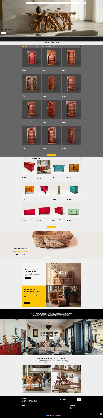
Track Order (71, 408)
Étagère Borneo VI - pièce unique (46, 121)
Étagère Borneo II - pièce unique (66, 147)
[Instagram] (24, 405)
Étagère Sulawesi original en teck (26, 95)
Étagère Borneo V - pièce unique (66, 121)
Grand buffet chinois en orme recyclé (27, 219)
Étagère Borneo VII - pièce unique (26, 121)
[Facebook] (23, 405)
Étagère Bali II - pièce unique (46, 95)
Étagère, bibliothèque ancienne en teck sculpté (28, 69)
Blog (70, 407)
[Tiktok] (26, 405)
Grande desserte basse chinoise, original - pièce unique (43, 176)
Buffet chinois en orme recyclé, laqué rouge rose (59, 219)
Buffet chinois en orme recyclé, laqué (42, 219)
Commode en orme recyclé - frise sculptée (73, 219)
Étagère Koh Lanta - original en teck (66, 69)
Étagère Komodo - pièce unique (46, 69)
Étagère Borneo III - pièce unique (46, 147)
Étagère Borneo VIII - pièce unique (66, 95)
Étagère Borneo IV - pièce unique (26, 147)
